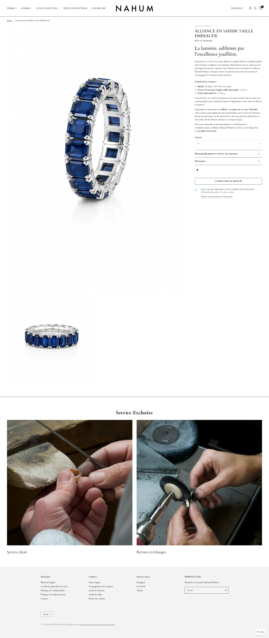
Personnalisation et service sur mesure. (216, 153)
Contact (44, 598)
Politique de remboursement (53, 594)
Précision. (200, 161)
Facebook (141, 586)
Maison (9, 20)
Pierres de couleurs (97, 598)
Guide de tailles (95, 594)
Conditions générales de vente (54, 586)
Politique (46, 577)
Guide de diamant (97, 590)
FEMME (11, 8)
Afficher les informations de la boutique (216, 197)
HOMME (25, 8)
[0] (260, 8)
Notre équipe (94, 582)
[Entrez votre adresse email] (225, 590)
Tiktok (140, 590)
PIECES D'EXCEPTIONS (75, 8)
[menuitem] (13, 8)
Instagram (141, 582)
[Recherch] (255, 8)
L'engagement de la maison (101, 586)
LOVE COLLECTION (46, 8)
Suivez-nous (143, 577)
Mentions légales (48, 582)
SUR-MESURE (98, 8)
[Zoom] (180, 30)
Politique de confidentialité (53, 590)
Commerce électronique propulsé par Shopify (97, 624)
